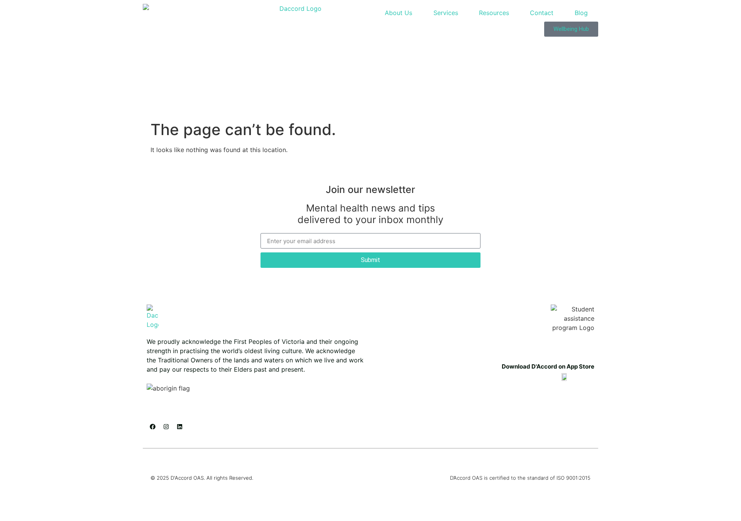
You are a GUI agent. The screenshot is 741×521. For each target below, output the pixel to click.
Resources (494, 13)
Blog (581, 13)
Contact (541, 13)
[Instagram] (166, 427)
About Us (398, 13)
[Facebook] (152, 427)
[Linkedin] (179, 427)
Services (445, 13)
